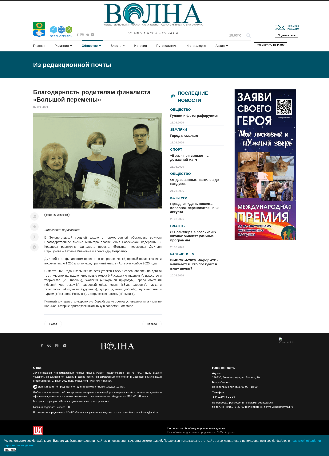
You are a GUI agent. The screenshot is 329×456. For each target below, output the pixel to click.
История (140, 46)
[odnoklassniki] (78, 35)
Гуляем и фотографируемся (194, 116)
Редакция (62, 46)
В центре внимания (57, 214)
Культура (178, 198)
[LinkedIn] (34, 216)
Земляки (178, 129)
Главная (39, 46)
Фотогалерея (196, 46)
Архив (220, 46)
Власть (116, 46)
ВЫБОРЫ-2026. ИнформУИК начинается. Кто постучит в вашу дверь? (194, 264)
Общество (90, 46)
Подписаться (286, 35)
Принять (10, 449)
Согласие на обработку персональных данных (196, 428)
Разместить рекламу (270, 44)
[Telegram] (34, 247)
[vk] (49, 346)
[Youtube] (82, 35)
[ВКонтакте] (34, 227)
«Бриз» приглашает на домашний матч (189, 158)
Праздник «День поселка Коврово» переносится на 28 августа (194, 208)
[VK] (87, 35)
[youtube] (57, 346)
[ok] (42, 346)
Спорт (176, 149)
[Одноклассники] (34, 237)
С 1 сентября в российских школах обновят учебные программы (193, 236)
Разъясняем (182, 254)
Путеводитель (166, 46)
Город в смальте (184, 136)
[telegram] (64, 346)
